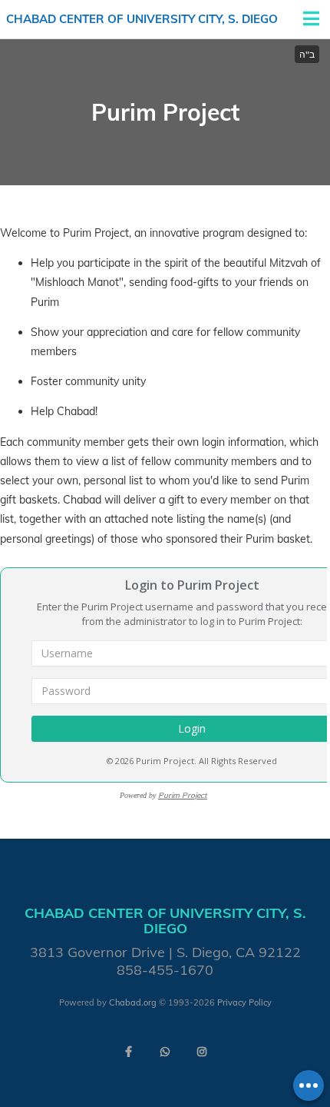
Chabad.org (133, 1002)
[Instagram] (201, 1051)
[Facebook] (128, 1051)
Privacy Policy (244, 1002)
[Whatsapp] (165, 1051)
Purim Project (182, 795)
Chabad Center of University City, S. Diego (142, 19)
